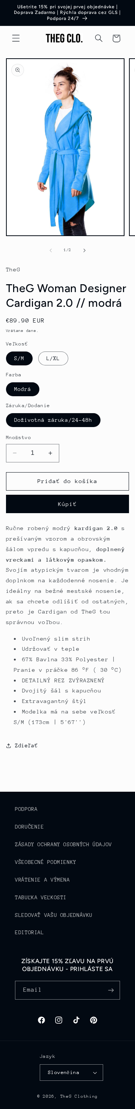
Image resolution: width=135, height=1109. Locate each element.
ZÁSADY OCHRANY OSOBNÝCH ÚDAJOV (63, 844)
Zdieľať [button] (26, 745)
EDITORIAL (29, 932)
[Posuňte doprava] (84, 250)
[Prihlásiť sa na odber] (111, 990)
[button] (15, 38)
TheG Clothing (79, 1096)
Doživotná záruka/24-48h (53, 420)
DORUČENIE (29, 827)
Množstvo (18, 437)
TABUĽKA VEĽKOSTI (41, 897)
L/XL (53, 358)
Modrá (22, 389)
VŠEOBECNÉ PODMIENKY (45, 862)
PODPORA (26, 809)
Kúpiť (67, 504)
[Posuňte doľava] (50, 250)
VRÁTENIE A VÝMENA (42, 880)
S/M (19, 358)
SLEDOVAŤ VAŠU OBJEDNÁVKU (54, 915)
